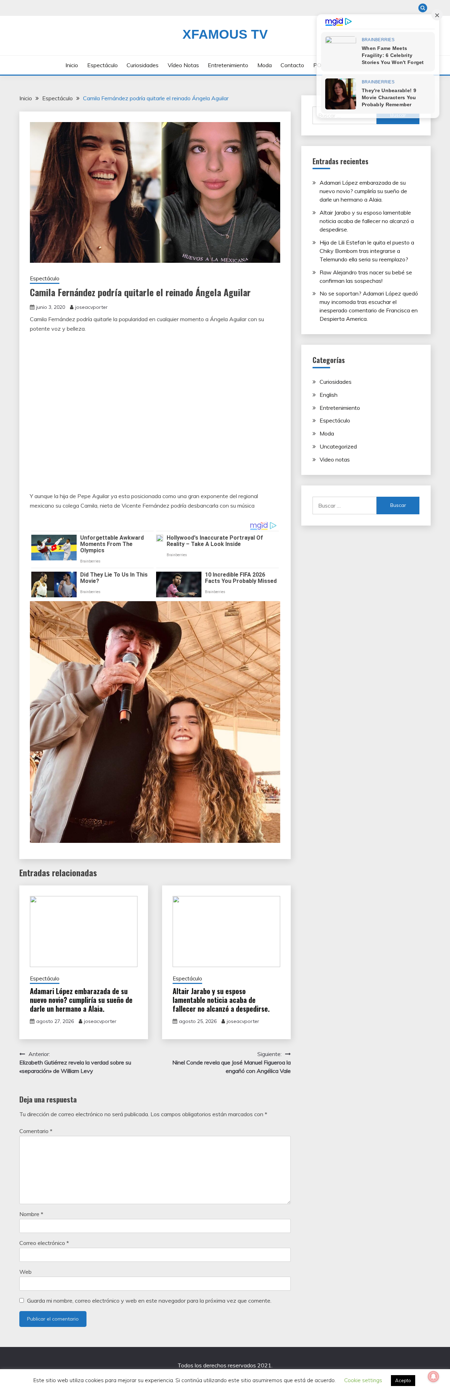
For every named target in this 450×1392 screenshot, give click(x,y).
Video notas (335, 459)
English (329, 394)
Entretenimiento (228, 65)
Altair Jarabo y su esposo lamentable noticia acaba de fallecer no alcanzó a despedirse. (221, 1000)
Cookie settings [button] (363, 1380)
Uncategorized (338, 446)
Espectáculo (102, 65)
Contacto (292, 65)
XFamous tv (225, 34)
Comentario (35, 1130)
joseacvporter (91, 307)
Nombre (31, 1214)
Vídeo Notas (183, 65)
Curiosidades (143, 65)
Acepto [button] (403, 1380)
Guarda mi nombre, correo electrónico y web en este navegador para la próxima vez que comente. (149, 1300)
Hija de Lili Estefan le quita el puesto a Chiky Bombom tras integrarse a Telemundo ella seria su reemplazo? (367, 251)
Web (25, 1271)
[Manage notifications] (433, 1376)
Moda (264, 65)
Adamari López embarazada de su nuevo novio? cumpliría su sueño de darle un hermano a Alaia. (81, 1000)
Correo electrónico (44, 1242)
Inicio (71, 65)
